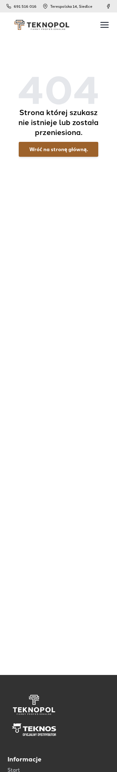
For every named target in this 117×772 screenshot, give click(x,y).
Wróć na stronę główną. (58, 149)
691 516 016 (25, 6)
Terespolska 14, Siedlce (71, 6)
